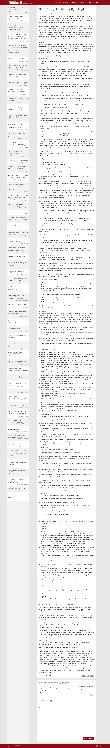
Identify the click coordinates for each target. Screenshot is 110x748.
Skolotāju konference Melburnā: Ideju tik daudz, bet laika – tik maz (18, 405)
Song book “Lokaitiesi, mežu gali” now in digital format (18, 18)
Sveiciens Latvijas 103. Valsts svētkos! (18, 161)
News (58, 3)
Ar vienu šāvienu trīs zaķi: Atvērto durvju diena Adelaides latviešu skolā (18, 496)
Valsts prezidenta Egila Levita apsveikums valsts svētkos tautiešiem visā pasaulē (18, 126)
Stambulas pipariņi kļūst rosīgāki (18, 489)
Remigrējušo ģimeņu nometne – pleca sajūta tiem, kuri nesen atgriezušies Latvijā (18, 288)
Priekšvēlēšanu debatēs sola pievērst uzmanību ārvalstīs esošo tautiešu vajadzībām (18, 463)
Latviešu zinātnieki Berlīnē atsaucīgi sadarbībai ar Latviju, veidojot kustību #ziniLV (18, 314)
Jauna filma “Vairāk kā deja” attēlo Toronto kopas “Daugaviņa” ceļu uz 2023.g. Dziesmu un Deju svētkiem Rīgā (18, 38)
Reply (91, 695)
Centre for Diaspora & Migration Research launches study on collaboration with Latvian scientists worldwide (18, 188)
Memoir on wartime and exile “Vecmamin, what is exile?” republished (18, 10)
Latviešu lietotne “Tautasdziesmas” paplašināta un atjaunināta (18, 272)
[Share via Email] (91, 676)
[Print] (93, 676)
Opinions (65, 3)
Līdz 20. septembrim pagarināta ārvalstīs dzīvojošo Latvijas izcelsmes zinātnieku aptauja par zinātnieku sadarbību (18, 453)
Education (82, 3)
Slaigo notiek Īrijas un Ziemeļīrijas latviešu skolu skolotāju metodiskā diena (18, 414)
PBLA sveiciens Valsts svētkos (18, 391)
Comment (42, 707)
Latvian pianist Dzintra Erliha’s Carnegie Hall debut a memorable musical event (18, 92)
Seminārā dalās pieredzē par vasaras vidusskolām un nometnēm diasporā (18, 384)
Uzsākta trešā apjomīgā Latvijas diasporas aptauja (18, 59)
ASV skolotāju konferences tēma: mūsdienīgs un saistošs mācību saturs (18, 345)
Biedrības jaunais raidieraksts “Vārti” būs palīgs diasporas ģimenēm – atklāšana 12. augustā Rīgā (18, 68)
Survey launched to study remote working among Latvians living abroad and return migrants (18, 169)
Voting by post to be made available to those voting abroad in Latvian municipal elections (18, 264)
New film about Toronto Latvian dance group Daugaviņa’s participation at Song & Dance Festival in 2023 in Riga (18, 27)
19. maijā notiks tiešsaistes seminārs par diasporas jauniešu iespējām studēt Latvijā (18, 198)
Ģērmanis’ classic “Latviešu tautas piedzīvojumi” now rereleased (18, 76)
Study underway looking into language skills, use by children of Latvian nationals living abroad (18, 297)
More (90, 3)
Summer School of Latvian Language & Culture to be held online (18, 234)
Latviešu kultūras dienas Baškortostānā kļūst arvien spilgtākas (18, 370)
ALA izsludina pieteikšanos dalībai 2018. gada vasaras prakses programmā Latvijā (18, 481)
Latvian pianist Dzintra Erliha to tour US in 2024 (18, 100)
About (96, 3)
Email (41, 732)
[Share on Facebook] (83, 676)
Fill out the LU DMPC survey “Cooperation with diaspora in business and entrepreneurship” (18, 145)
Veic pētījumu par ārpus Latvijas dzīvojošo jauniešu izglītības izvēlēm (18, 280)
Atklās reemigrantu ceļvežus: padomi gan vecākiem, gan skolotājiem (18, 206)
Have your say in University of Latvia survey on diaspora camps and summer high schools (18, 178)
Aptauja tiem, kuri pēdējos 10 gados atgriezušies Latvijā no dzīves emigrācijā (18, 117)
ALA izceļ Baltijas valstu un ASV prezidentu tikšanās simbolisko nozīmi (18, 472)
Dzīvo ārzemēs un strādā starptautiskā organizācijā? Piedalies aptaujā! (18, 154)
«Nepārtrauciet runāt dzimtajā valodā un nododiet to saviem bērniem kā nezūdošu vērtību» (18, 250)
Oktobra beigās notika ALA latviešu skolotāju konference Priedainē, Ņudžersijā (18, 136)
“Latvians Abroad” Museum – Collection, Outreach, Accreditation (18, 322)
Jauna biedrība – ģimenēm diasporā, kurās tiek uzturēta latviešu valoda (18, 83)
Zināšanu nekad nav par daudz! (18, 376)
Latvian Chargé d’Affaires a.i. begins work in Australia (18, 226)
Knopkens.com (14, 746)
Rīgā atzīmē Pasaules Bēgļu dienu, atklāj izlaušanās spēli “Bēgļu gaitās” (18, 362)
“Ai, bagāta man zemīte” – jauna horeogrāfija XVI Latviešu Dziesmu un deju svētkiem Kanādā (18, 108)
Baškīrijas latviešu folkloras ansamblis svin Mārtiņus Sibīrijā (18, 398)
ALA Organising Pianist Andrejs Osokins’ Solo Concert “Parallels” (18, 241)
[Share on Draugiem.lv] (85, 676)
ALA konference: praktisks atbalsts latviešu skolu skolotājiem (18, 422)
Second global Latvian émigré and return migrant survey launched (18, 337)
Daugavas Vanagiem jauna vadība (18, 257)
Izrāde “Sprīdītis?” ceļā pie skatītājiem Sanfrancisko (18, 429)
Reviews (73, 3)
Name (41, 726)
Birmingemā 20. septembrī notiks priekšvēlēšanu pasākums (18, 437)
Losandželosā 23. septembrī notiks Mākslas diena (18, 444)
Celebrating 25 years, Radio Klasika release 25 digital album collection (18, 219)
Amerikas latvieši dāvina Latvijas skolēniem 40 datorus (18, 305)
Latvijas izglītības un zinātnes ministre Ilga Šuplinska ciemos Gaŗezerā (18, 354)
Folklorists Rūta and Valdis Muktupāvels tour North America (18, 329)
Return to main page (45, 675)
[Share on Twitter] (88, 676)
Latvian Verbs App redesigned (18, 212)
